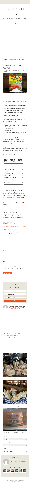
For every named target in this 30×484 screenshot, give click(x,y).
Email (4, 256)
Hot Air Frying (12, 307)
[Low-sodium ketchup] (16, 470)
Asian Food (13, 223)
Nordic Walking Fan (13, 308)
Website (5, 261)
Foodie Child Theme (19, 479)
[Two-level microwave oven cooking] (15, 419)
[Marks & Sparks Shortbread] (24, 470)
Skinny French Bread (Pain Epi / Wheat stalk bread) (15, 405)
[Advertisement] (15, 41)
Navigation (15, 23)
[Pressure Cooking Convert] (12, 470)
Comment (5, 237)
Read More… (21, 308)
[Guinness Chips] (15, 365)
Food (11, 222)
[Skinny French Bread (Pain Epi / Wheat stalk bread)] (15, 392)
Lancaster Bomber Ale (9, 338)
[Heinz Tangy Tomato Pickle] (20, 470)
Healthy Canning (19, 307)
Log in (18, 481)
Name (4, 250)
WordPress (13, 481)
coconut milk (23, 101)
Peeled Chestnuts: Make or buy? (12, 333)
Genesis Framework (10, 480)
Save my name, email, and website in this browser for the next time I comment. (13, 269)
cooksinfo (24, 305)
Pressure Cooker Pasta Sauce (11, 335)
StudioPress (20, 480)
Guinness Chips (15, 378)
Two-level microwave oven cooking (15, 432)
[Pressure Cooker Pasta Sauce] (8, 470)
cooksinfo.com (17, 461)
